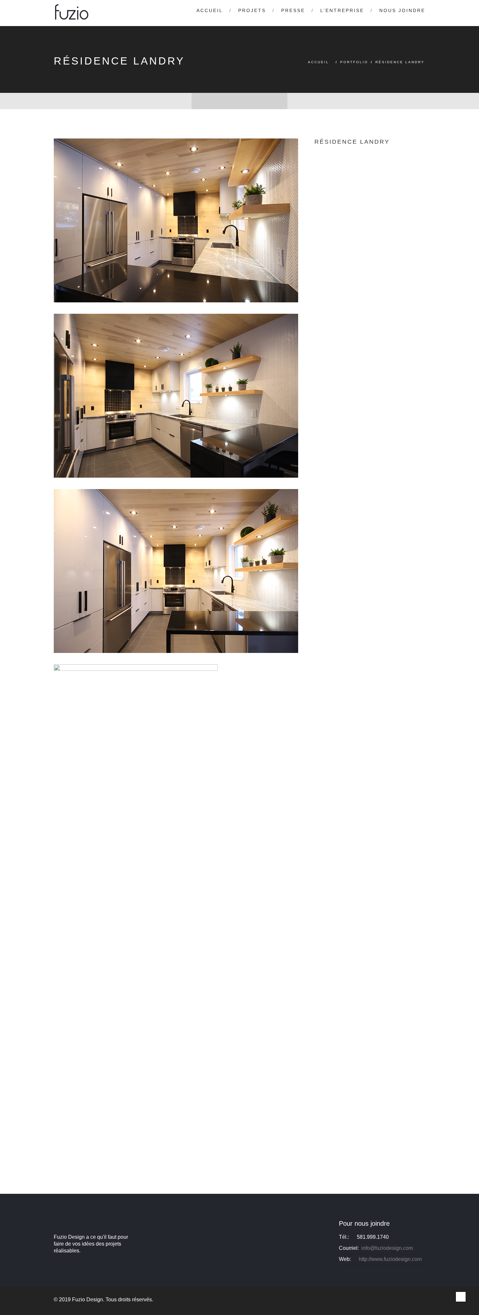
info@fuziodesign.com (387, 1248)
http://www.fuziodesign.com (390, 1259)
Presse (293, 10)
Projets (252, 10)
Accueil (209, 10)
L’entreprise (342, 10)
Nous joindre (402, 10)
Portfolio (354, 62)
